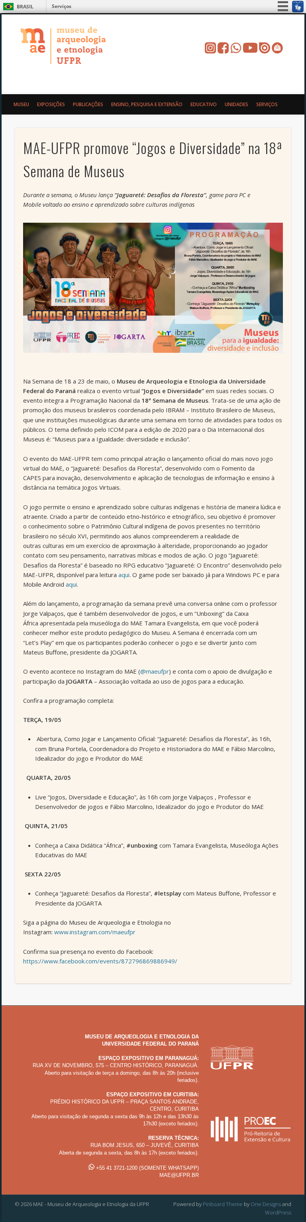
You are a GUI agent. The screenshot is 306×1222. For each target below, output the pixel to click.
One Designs (266, 1204)
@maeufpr (154, 671)
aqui (123, 575)
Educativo (203, 104)
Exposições (51, 104)
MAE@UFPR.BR (179, 1175)
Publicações (88, 104)
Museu (21, 104)
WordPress (278, 1212)
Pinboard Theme (223, 1204)
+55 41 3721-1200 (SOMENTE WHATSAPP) (146, 1168)
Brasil (25, 6)
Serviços (61, 6)
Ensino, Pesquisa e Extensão (146, 104)
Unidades (236, 104)
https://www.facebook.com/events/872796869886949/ (100, 961)
